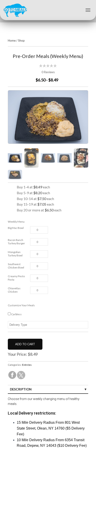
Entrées (27, 364)
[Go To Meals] (17, 10)
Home (12, 40)
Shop (21, 40)
